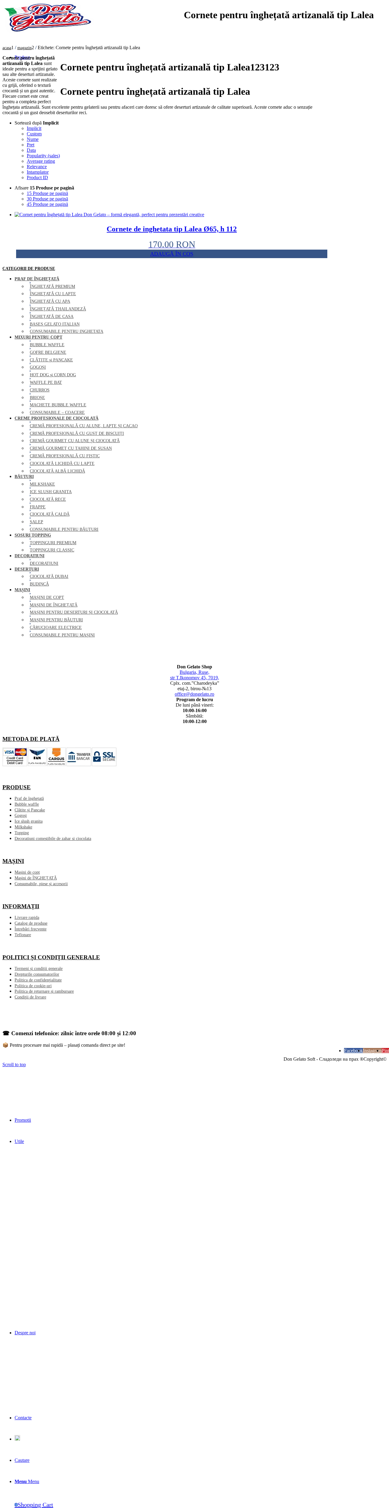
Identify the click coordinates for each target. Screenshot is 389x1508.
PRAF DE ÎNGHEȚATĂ (37, 279)
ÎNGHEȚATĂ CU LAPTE (53, 294)
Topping (22, 833)
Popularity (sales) (43, 155)
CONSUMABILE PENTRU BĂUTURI (64, 529)
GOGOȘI (38, 367)
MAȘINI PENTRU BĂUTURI (56, 620)
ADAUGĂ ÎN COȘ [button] (171, 254)
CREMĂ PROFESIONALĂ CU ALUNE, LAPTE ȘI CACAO (84, 426)
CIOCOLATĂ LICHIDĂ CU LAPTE (62, 463)
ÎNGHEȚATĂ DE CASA (52, 316)
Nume (33, 139)
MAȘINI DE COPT (47, 597)
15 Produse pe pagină (47, 193)
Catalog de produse (31, 923)
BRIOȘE (37, 397)
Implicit (34, 128)
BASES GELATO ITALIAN (55, 324)
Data (31, 150)
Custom (34, 133)
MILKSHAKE (42, 484)
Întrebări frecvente (30, 929)
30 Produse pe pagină (47, 198)
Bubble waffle (27, 804)
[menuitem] (201, 1120)
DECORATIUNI (29, 556)
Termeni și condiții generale (39, 968)
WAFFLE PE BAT (46, 382)
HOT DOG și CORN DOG (53, 375)
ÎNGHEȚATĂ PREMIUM (52, 286)
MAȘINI (22, 590)
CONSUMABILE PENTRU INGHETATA (66, 331)
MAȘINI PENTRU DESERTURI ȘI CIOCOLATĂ (74, 612)
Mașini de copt (27, 872)
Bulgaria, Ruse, (194, 672)
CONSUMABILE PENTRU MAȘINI (62, 635)
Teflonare (23, 935)
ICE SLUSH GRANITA (51, 492)
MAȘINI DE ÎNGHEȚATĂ (53, 605)
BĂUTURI (24, 476)
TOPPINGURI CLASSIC (52, 550)
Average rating (41, 161)
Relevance (37, 166)
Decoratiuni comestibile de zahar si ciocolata (53, 838)
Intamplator (38, 172)
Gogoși (21, 815)
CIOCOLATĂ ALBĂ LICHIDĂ (57, 471)
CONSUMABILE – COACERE (57, 412)
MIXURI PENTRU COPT (38, 337)
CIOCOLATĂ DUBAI (49, 576)
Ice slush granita (29, 821)
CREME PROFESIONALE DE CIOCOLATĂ (56, 418)
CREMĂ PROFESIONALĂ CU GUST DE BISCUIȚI (77, 433)
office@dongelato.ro (194, 694)
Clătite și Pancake (30, 810)
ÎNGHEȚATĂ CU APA (50, 301)
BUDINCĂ (39, 584)
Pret (30, 144)
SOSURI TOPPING (33, 535)
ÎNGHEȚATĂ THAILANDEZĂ (58, 309)
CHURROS (40, 390)
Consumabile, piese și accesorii (41, 884)
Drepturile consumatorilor (37, 974)
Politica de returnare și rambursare (44, 991)
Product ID (37, 177)
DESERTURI (27, 569)
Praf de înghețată (29, 798)
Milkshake (23, 827)
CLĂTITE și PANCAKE (51, 360)
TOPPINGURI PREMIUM (53, 543)
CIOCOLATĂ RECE (48, 499)
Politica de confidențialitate (38, 980)
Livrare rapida (27, 917)
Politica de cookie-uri (33, 986)
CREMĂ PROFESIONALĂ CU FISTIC (65, 456)
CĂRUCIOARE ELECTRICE (56, 627)
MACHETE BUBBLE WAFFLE (58, 405)
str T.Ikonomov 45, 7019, (194, 677)
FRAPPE (38, 507)
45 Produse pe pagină (47, 204)
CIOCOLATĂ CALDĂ (50, 514)
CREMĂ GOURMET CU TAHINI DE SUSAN (71, 448)
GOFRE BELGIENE (48, 352)
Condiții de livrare (30, 997)
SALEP (36, 522)
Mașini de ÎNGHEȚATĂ (36, 878)
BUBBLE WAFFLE (47, 345)
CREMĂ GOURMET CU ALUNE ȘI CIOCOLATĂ (75, 440)
